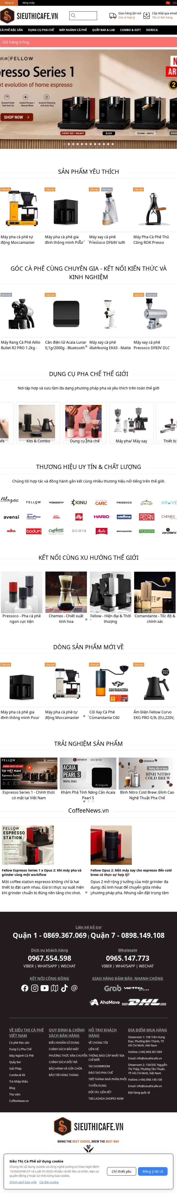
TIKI (91, 1099)
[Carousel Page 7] (91, 144)
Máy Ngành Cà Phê (73, 30)
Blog (12, 1088)
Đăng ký (9, 2)
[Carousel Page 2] (69, 144)
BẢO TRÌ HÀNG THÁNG (64, 1075)
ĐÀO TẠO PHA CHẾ (100, 1073)
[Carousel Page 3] (73, 144)
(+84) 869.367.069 (150, 1052)
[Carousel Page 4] (78, 144)
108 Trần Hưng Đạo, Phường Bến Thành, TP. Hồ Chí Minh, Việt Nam (146, 1041)
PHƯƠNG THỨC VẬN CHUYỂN (68, 1056)
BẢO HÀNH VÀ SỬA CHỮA (65, 1069)
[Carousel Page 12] (113, 144)
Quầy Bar (15, 1062)
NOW (120, 1099)
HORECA (152, 30)
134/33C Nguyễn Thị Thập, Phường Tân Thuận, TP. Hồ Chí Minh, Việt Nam (147, 1069)
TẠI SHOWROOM (99, 1066)
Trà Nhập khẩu (18, 1081)
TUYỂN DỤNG (97, 1086)
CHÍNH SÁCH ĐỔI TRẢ (63, 1062)
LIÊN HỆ (93, 1049)
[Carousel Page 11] (108, 144)
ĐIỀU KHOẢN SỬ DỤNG (64, 1043)
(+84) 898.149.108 (150, 1080)
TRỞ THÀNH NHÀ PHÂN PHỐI (107, 1079)
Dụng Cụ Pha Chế (41, 30)
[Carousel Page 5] (82, 144)
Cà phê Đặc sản (11, 30)
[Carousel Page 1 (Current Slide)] (64, 144)
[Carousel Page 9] (99, 144)
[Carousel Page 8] (95, 144)
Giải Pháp (15, 1069)
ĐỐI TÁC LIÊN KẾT (100, 1092)
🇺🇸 (174, 2)
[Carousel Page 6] (86, 144)
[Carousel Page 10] (104, 144)
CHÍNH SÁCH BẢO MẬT (64, 1049)
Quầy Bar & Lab (103, 30)
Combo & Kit (17, 1075)
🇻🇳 (168, 2)
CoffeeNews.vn (19, 1101)
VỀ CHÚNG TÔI (98, 1043)
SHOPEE (111, 1099)
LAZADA (99, 1099)
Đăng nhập (29, 2)
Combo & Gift (130, 30)
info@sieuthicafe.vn (149, 1058)
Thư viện (14, 1094)
